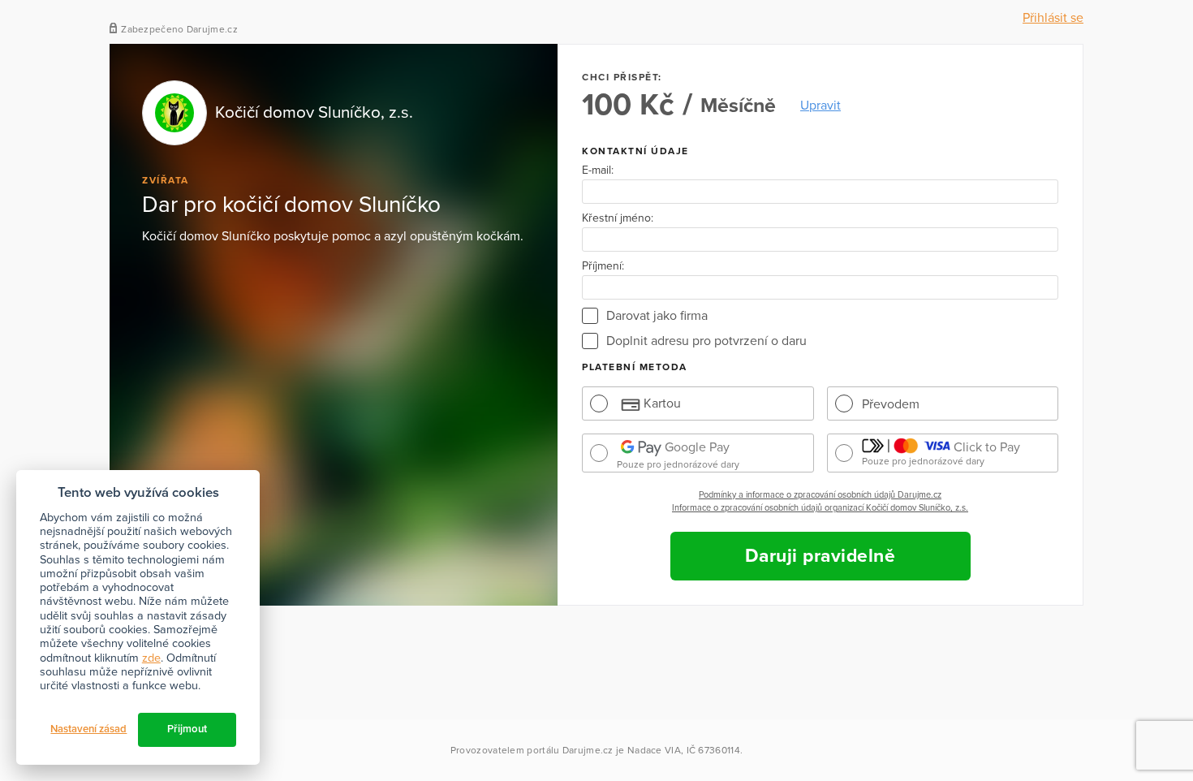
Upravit (820, 105)
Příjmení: (603, 266)
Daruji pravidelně (820, 556)
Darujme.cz (588, 750)
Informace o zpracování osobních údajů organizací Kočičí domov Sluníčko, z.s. (820, 508)
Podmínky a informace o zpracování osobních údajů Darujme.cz (820, 495)
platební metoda (634, 367)
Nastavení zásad (88, 729)
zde (151, 658)
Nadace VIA (654, 750)
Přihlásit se (1053, 18)
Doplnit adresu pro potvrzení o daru (706, 341)
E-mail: (598, 170)
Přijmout (187, 729)
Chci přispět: (622, 77)
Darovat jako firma (657, 316)
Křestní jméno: (617, 218)
